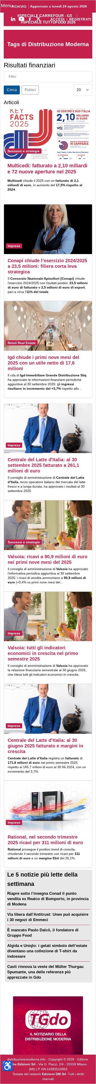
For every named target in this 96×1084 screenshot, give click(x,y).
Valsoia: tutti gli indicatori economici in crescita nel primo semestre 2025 (43, 653)
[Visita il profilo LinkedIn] (13, 19)
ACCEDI (57, 19)
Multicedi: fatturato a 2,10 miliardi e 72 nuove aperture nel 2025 (47, 169)
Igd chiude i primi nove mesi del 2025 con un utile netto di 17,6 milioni (43, 363)
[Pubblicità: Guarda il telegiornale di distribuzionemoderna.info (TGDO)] (48, 1025)
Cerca (12, 90)
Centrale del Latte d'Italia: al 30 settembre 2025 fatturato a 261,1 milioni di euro (43, 465)
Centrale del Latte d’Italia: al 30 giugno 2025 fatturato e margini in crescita (45, 746)
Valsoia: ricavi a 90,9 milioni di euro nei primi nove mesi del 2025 (47, 559)
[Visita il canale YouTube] (21, 19)
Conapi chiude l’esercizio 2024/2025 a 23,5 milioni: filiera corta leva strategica (47, 266)
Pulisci (30, 90)
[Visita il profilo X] (38, 19)
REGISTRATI (80, 19)
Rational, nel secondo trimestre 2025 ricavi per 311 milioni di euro (45, 839)
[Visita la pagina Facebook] (30, 19)
